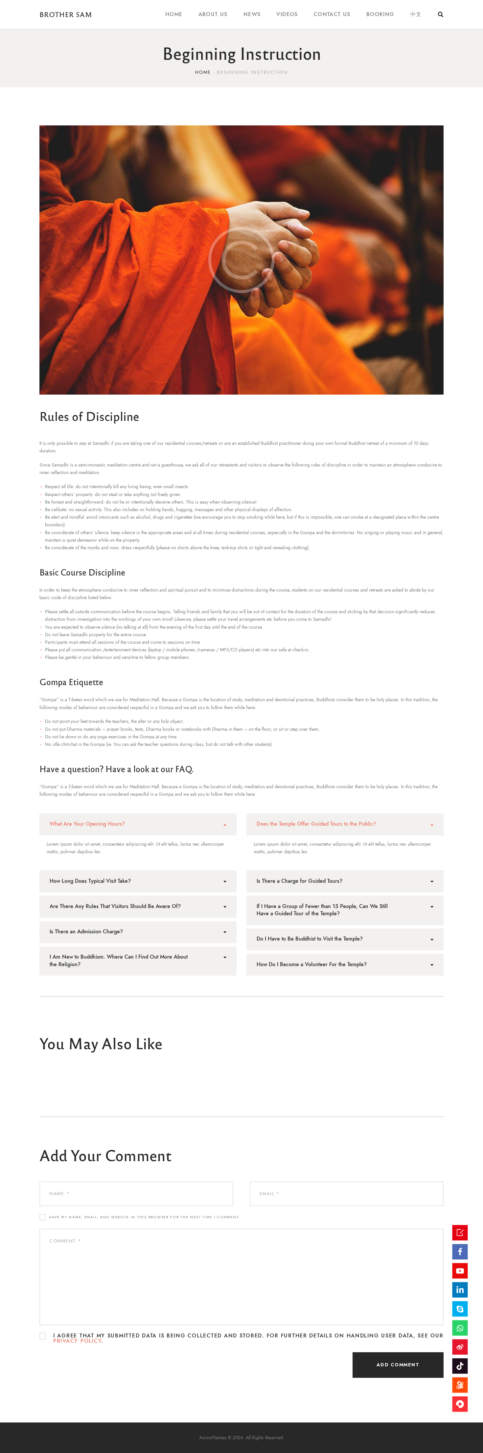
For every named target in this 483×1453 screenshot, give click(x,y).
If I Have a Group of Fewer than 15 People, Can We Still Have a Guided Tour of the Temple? (322, 910)
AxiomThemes (212, 1438)
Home (203, 72)
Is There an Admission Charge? (86, 931)
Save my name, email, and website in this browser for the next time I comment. (144, 1217)
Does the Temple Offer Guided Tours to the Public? (316, 824)
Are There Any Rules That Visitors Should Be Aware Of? (115, 906)
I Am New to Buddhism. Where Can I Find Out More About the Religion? (119, 961)
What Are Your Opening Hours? (87, 824)
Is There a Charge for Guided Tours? (299, 881)
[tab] (138, 824)
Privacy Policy (77, 1341)
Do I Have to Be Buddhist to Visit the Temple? (310, 939)
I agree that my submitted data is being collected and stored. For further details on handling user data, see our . (248, 1339)
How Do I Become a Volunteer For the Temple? (312, 964)
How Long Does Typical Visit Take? (90, 881)
